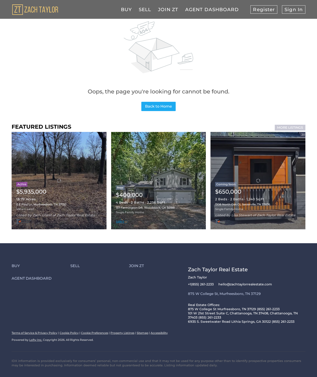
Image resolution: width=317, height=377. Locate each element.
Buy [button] (126, 9)
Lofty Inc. (35, 340)
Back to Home (158, 106)
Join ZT (168, 9)
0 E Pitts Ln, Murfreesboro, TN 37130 (41, 204)
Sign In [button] (294, 9)
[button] (41, 266)
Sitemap (142, 333)
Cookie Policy (69, 333)
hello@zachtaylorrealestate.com (245, 284)
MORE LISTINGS (290, 127)
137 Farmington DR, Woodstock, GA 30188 (145, 207)
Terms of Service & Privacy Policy (34, 333)
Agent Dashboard (212, 9)
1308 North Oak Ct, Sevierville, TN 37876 (242, 204)
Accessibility (159, 333)
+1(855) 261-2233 (201, 284)
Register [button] (264, 9)
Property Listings (122, 333)
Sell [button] (145, 9)
